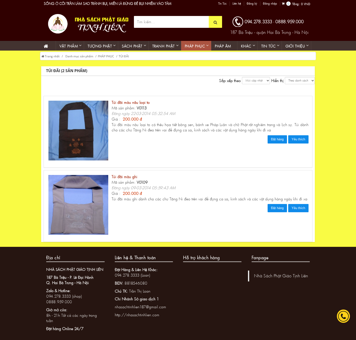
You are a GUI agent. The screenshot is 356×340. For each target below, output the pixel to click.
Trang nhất (52, 56)
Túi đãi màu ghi (124, 176)
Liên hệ (236, 3)
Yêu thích (298, 139)
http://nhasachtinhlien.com (137, 314)
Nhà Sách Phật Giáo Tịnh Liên (281, 276)
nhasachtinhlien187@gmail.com (140, 306)
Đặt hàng (277, 139)
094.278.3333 (258, 21)
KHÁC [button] (246, 46)
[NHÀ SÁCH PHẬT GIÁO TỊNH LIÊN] (87, 23)
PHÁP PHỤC (106, 56)
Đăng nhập (270, 3)
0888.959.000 (289, 21)
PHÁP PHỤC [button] (195, 46)
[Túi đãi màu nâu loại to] (79, 131)
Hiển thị (277, 80)
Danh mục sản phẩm (79, 56)
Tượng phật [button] (100, 46)
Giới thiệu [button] (295, 46)
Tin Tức (222, 3)
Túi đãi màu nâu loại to (131, 102)
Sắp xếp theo (230, 80)
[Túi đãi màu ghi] (79, 205)
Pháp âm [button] (223, 46)
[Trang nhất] (48, 46)
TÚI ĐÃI (124, 56)
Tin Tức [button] (268, 46)
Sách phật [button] (132, 46)
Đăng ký (252, 3)
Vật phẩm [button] (69, 46)
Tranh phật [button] (163, 46)
